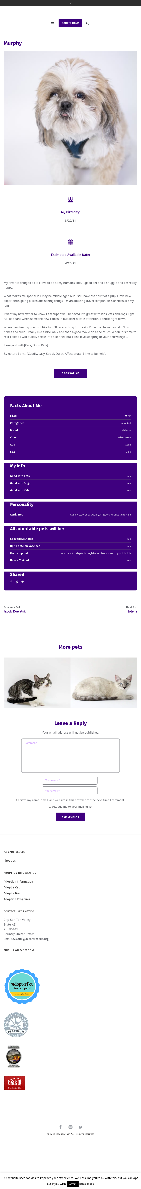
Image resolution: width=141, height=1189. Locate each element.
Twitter (17, 617)
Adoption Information (18, 917)
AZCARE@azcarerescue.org (30, 974)
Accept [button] (72, 1184)
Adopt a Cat (12, 923)
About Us (10, 896)
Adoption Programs (17, 934)
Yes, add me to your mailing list (71, 842)
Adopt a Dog (12, 929)
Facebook (11, 617)
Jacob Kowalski (15, 647)
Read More (86, 1184)
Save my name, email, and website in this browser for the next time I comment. (72, 835)
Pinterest (22, 617)
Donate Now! (70, 58)
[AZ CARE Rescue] (70, 31)
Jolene (132, 647)
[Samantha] (37, 718)
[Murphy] (70, 153)
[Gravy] (103, 718)
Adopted (126, 458)
